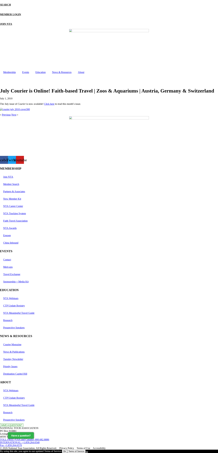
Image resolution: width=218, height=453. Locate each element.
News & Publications (14, 351)
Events (25, 72)
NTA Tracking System (14, 213)
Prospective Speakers (14, 327)
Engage (7, 235)
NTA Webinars (10, 298)
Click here (49, 104)
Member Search (11, 184)
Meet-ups (8, 267)
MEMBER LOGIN (10, 14)
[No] (87, 452)
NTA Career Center (13, 206)
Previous (6, 114)
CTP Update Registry (14, 305)
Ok (64, 451)
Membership (9, 72)
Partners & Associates (14, 191)
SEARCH (5, 4)
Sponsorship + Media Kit (16, 281)
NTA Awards (10, 228)
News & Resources (61, 72)
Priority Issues (10, 366)
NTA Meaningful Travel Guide (18, 313)
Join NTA (8, 176)
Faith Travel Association (15, 220)
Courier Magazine (12, 344)
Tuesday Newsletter (13, 359)
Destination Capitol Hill (15, 373)
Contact (7, 259)
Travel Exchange (11, 274)
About (81, 72)
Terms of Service (76, 451)
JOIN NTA (6, 24)
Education (40, 72)
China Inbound (10, 242)
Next (13, 114)
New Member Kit (12, 198)
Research (7, 320)
